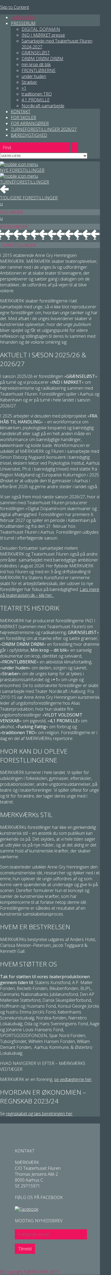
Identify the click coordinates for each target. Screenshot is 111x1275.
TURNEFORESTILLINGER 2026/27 (44, 129)
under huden (34, 76)
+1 (24, 88)
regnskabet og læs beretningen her (39, 1114)
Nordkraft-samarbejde (43, 106)
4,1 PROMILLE (36, 100)
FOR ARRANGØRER (30, 123)
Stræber (29, 82)
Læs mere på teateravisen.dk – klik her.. (49, 592)
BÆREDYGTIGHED (29, 135)
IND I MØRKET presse (43, 35)
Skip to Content (14, 7)
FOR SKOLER (23, 117)
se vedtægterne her (73, 1079)
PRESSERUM (23, 23)
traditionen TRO (37, 94)
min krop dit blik (36, 64)
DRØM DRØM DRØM (42, 59)
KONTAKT (20, 112)
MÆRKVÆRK (23, 17)
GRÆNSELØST (36, 53)
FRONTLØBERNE (39, 70)
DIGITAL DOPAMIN (41, 29)
